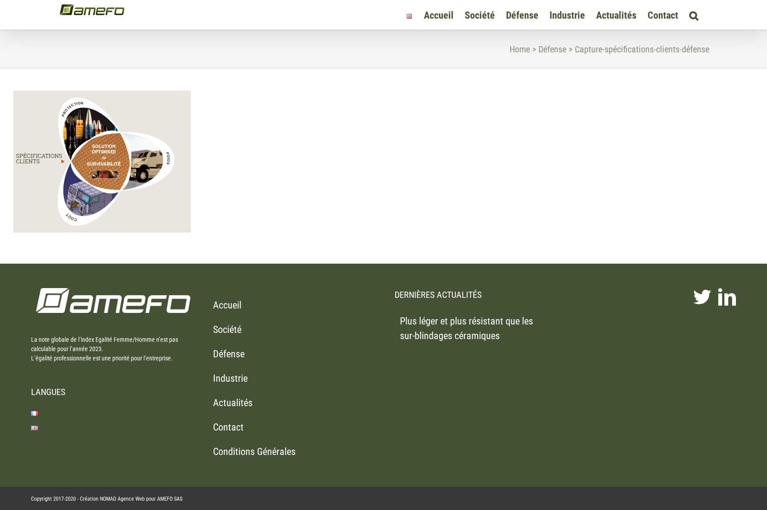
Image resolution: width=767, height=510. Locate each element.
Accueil (227, 305)
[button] (693, 15)
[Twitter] (702, 297)
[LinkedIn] (727, 297)
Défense (229, 354)
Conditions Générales (254, 451)
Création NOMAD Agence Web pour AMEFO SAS (131, 499)
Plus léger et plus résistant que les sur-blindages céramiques (466, 328)
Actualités (233, 402)
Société (227, 329)
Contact (228, 427)
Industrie (230, 378)
